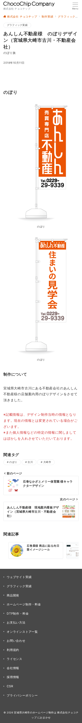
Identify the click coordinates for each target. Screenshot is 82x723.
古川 (30, 462)
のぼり (13, 462)
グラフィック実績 (17, 25)
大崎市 (47, 462)
